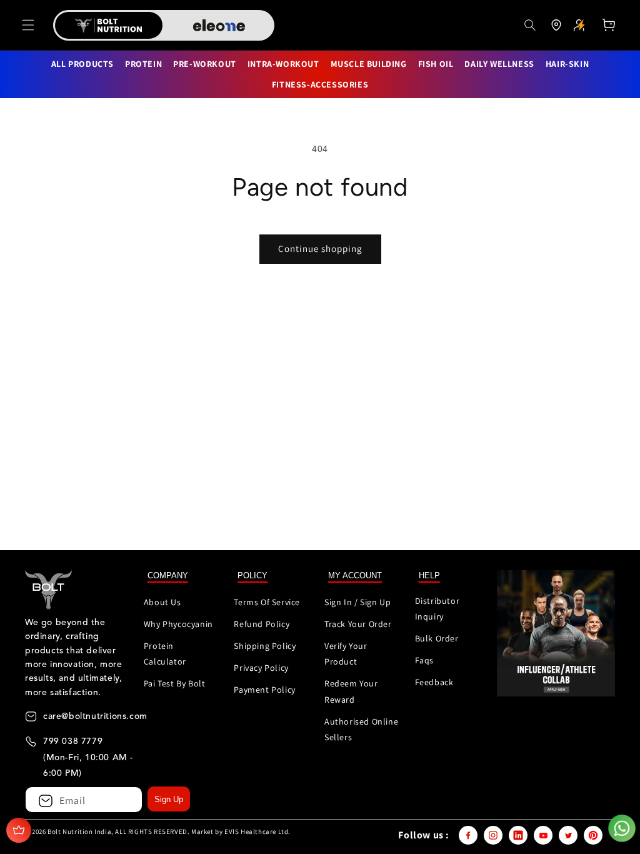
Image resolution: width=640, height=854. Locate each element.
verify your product (346, 653)
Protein (143, 63)
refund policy (261, 624)
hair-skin (567, 63)
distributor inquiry (437, 608)
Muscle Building (369, 63)
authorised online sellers (361, 729)
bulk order (437, 638)
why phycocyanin (178, 624)
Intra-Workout (283, 63)
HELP (429, 575)
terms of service (267, 602)
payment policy (264, 689)
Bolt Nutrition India (79, 831)
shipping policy (265, 645)
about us (162, 602)
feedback (434, 682)
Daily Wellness (499, 63)
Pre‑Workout (204, 63)
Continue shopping (320, 248)
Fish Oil (436, 63)
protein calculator (165, 653)
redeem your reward (351, 691)
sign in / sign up (357, 602)
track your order (358, 624)
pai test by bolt (175, 683)
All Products (82, 63)
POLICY (253, 575)
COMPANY (168, 575)
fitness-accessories (320, 84)
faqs (424, 660)
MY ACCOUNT (355, 575)
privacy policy (261, 667)
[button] (28, 25)
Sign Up (168, 799)
